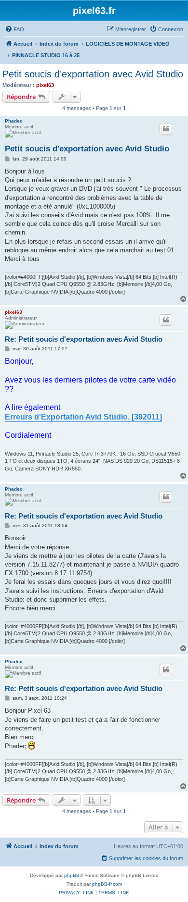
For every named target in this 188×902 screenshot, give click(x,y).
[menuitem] (14, 29)
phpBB (72, 875)
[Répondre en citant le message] (166, 129)
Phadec (14, 121)
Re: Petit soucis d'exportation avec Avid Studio (83, 339)
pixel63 (45, 85)
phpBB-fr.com (107, 884)
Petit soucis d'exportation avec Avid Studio (92, 74)
